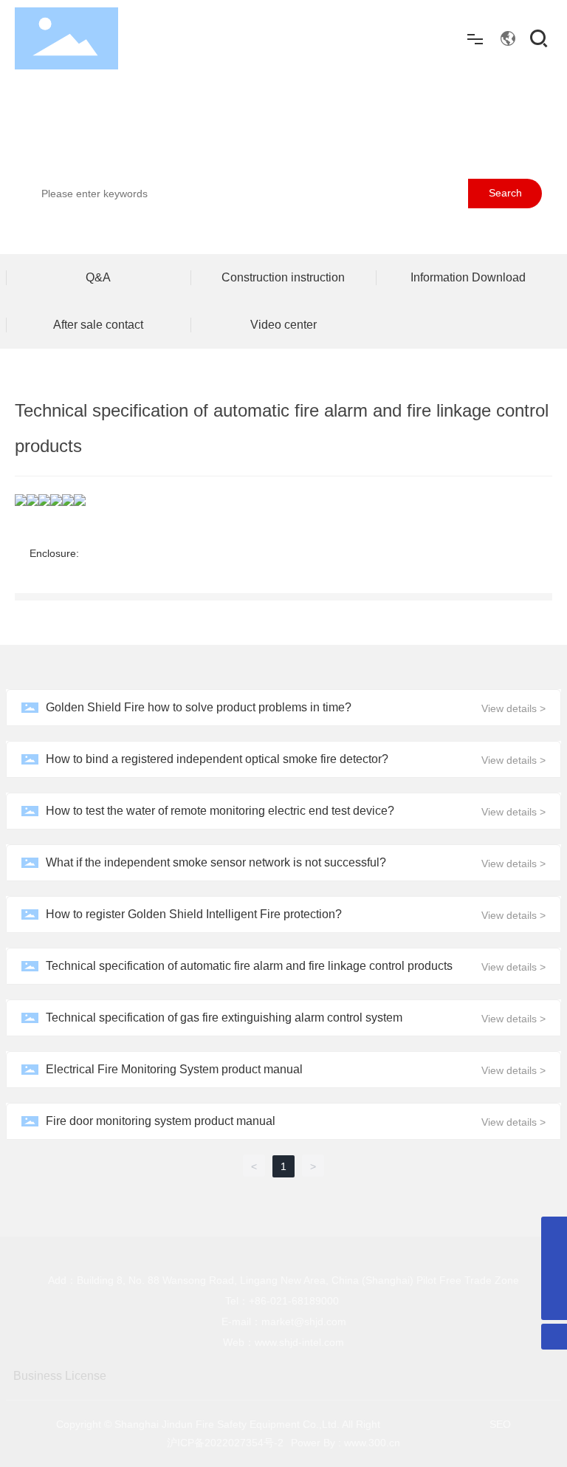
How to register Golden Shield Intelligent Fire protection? (194, 914)
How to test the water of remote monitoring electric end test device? (220, 810)
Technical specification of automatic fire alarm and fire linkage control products (249, 966)
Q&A (98, 277)
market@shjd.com (303, 1321)
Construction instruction (283, 277)
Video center (283, 324)
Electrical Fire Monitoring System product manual (174, 1069)
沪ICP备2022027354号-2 (225, 1443)
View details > (513, 708)
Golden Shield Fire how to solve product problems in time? (198, 707)
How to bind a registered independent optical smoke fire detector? (217, 759)
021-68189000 (304, 1301)
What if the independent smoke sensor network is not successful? (216, 862)
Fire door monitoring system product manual (160, 1121)
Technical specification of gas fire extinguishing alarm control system (224, 1017)
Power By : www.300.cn (345, 1443)
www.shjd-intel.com (299, 1342)
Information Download (468, 277)
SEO (500, 1424)
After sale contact (98, 324)
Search (505, 193)
